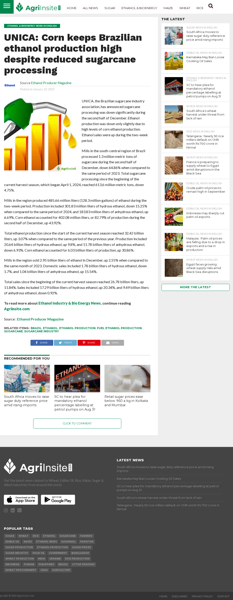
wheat (23, 535)
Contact (223, 596)
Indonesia (12, 564)
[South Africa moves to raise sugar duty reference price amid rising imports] (27, 391)
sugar (9, 535)
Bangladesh (80, 553)
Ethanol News (46, 541)
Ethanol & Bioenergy (139, 8)
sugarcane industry (41, 331)
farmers (86, 535)
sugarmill (68, 541)
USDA (44, 570)
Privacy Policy (202, 596)
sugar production (19, 547)
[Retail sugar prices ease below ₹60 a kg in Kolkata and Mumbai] (127, 391)
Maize (168, 8)
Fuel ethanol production (119, 328)
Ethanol (50, 328)
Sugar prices (81, 547)
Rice (200, 8)
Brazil (36, 328)
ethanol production (77, 328)
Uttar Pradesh (83, 564)
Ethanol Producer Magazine (51, 83)
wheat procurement (20, 570)
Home (71, 8)
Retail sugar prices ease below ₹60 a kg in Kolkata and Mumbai (126, 401)
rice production (77, 558)
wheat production (19, 558)
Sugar (109, 8)
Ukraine (55, 558)
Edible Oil (12, 541)
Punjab (29, 564)
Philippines (46, 564)
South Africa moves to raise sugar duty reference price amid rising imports (26, 401)
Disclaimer (179, 596)
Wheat (184, 8)
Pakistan (86, 541)
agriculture (61, 570)
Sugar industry (16, 553)
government (58, 553)
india (41, 558)
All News (90, 8)
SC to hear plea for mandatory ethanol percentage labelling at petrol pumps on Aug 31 (74, 403)
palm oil (39, 553)
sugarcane (13, 331)
